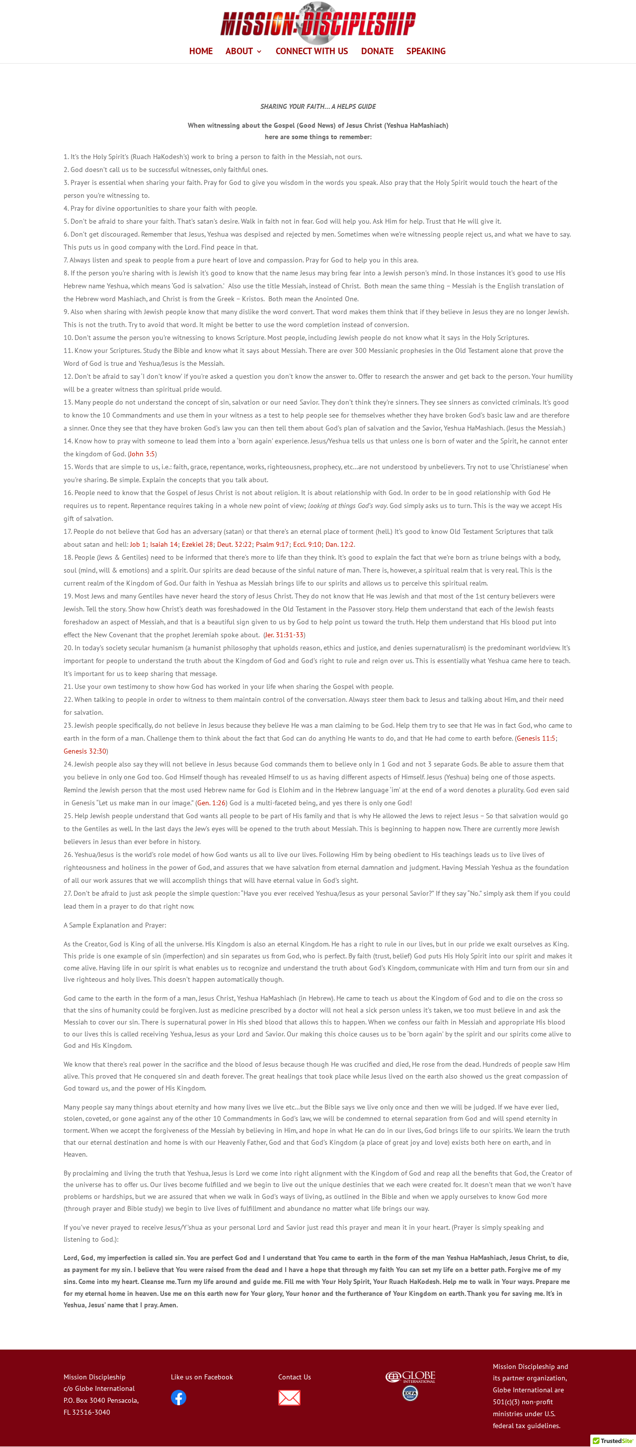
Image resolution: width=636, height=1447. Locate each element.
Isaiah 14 (164, 544)
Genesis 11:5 (536, 738)
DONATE (377, 52)
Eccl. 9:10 (307, 544)
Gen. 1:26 (211, 802)
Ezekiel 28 (197, 544)
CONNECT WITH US (312, 52)
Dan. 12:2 (339, 544)
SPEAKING (426, 52)
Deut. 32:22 (234, 544)
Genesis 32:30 (85, 751)
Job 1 (138, 544)
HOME (201, 52)
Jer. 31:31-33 (284, 634)
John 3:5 (142, 453)
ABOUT (239, 52)
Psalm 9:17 (272, 544)
